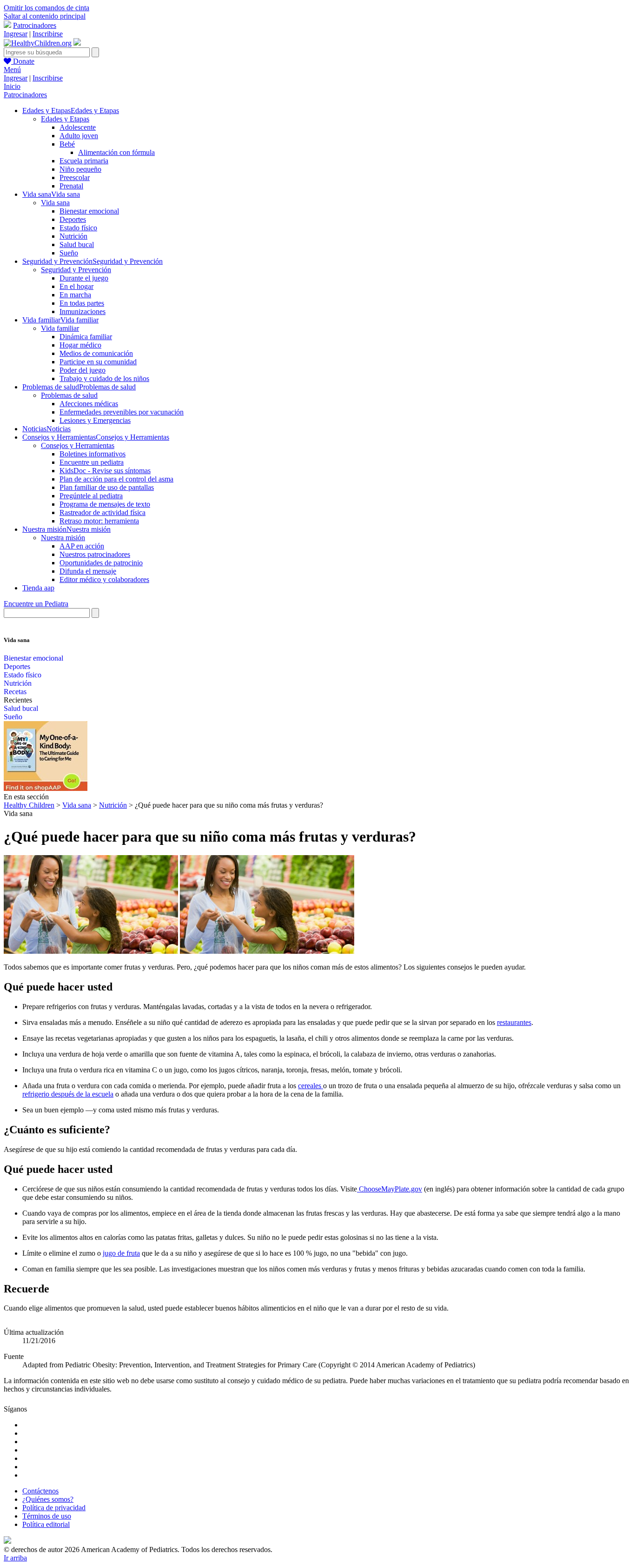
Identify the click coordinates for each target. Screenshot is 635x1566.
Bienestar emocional (89, 211)
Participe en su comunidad (98, 362)
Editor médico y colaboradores (104, 579)
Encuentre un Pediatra (36, 604)
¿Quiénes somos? (47, 1499)
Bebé (67, 144)
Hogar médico (80, 345)
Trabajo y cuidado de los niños (104, 378)
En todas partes (82, 303)
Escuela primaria (84, 161)
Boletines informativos (93, 454)
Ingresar (15, 34)
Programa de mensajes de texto (105, 504)
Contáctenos (40, 1491)
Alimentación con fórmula (116, 152)
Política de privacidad (54, 1508)
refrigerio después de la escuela (67, 1094)
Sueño (69, 253)
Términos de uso (46, 1516)
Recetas (15, 692)
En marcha (75, 295)
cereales (310, 1086)
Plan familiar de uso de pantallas (107, 487)
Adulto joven (79, 136)
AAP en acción (82, 546)
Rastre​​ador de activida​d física (103, 512)
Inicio (12, 86)
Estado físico (78, 228)
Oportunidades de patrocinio (101, 563)
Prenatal (71, 186)
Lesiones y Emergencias (95, 420)
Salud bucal (77, 244)
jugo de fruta (121, 1253)
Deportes (73, 219)
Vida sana (55, 203)
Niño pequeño (80, 169)
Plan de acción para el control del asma (116, 479)
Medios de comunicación (96, 353)
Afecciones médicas (89, 404)
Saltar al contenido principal (45, 16)
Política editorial (46, 1524)
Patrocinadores (34, 25)
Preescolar (75, 177)
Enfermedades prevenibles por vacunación (122, 412)
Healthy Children (29, 805)
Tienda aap (38, 588)
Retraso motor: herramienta (99, 521)
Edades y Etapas (65, 119)
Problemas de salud (69, 395)
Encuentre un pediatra (92, 462)
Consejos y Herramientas (77, 445)
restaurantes (514, 1022)
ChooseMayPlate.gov (389, 1189)
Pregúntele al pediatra (91, 496)
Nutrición (73, 236)
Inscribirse (48, 34)
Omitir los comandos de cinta (46, 8)
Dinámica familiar (86, 337)
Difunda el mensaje (88, 571)
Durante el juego (84, 278)
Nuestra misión (63, 538)
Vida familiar (60, 328)
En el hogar (76, 286)
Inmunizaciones (83, 311)
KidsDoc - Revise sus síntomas (105, 471)
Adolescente (78, 127)
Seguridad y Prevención (76, 270)
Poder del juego (83, 370)
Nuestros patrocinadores (95, 554)
